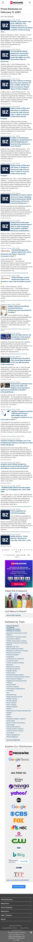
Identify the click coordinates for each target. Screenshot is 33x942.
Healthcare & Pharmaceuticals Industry (20, 329)
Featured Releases (12, 626)
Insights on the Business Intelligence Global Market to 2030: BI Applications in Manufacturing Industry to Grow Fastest (21, 142)
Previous (7, 550)
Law (7, 693)
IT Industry (13, 272)
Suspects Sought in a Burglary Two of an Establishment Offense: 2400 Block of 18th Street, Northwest (17, 443)
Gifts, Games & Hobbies (14, 679)
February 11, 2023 (11, 20)
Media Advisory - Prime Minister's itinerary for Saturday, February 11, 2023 (21, 538)
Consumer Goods (15, 506)
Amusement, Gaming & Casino (16, 637)
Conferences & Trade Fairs (15, 659)
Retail (22, 436)
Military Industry (11, 699)
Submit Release (19, 886)
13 (27, 550)
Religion (9, 713)
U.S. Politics (10, 733)
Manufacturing (11, 695)
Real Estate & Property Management (18, 711)
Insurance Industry (12, 686)
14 (29, 550)
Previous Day (10, 555)
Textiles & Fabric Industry (14, 729)
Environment (10, 673)
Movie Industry (11, 703)
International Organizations (15, 688)
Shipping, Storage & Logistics (16, 719)
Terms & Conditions (15, 925)
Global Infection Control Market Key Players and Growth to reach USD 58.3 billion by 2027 (16, 279)
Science (2, 330)
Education (9, 665)
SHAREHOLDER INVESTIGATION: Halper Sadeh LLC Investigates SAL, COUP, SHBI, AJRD (16, 490)
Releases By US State (13, 630)
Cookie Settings (16, 930)
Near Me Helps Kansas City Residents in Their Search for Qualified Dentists (21, 337)
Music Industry (11, 705)
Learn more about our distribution (17, 880)
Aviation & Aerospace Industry (16, 641)
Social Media (10, 721)
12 (24, 550)
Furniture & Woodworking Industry (18, 677)
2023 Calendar (21, 555)
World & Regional (12, 737)
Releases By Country (13, 629)
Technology (10, 725)
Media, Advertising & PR (22, 272)
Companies (14, 300)
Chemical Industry (12, 655)
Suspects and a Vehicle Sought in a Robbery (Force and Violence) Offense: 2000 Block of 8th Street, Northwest (15, 466)
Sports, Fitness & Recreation (15, 723)
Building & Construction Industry (17, 651)
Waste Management (13, 735)
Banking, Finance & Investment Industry (20, 531)
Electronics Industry (16, 436)
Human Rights (11, 684)
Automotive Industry (13, 639)
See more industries (13, 740)
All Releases (10, 627)
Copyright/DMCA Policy (9, 928)
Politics (8, 709)
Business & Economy (16, 353)
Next (16, 552)
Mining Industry (11, 701)
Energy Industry (11, 671)
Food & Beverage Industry (15, 675)
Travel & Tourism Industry (14, 731)
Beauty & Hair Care (12, 647)
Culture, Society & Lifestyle (15, 663)
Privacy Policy (24, 928)
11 (22, 550)
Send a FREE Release (13, 615)
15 (31, 550)
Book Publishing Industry (14, 649)
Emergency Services (13, 669)
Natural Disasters (12, 707)
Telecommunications (13, 727)
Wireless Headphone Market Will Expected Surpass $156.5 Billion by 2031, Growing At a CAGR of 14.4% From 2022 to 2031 (17, 415)
